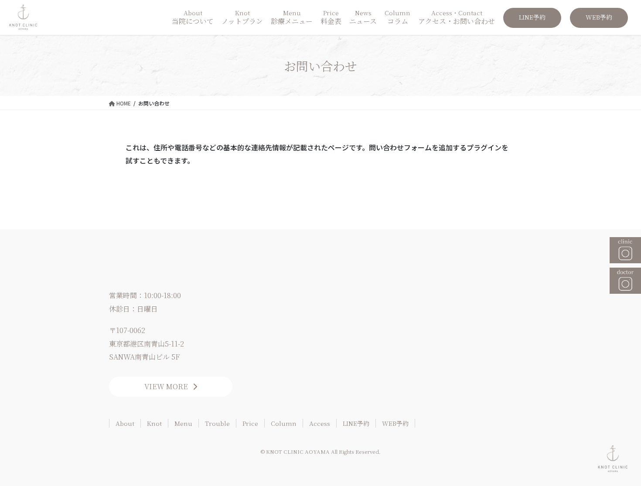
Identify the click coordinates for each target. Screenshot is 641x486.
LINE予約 (356, 423)
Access (319, 423)
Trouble (217, 423)
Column (284, 423)
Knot (154, 423)
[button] (170, 386)
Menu (183, 423)
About (125, 423)
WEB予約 (395, 423)
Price (250, 423)
